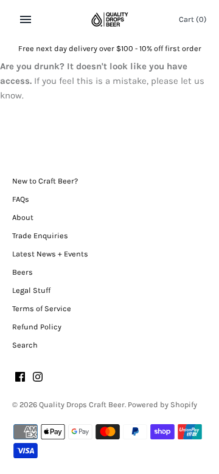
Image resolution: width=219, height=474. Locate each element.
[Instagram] (38, 378)
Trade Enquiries (40, 235)
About (22, 217)
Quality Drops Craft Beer (82, 404)
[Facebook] (20, 378)
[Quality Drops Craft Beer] (110, 19)
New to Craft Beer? (45, 180)
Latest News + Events (50, 253)
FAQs (20, 199)
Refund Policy (36, 326)
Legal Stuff (31, 290)
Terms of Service (41, 308)
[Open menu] (25, 19)
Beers (22, 271)
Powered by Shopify (162, 404)
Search (25, 344)
